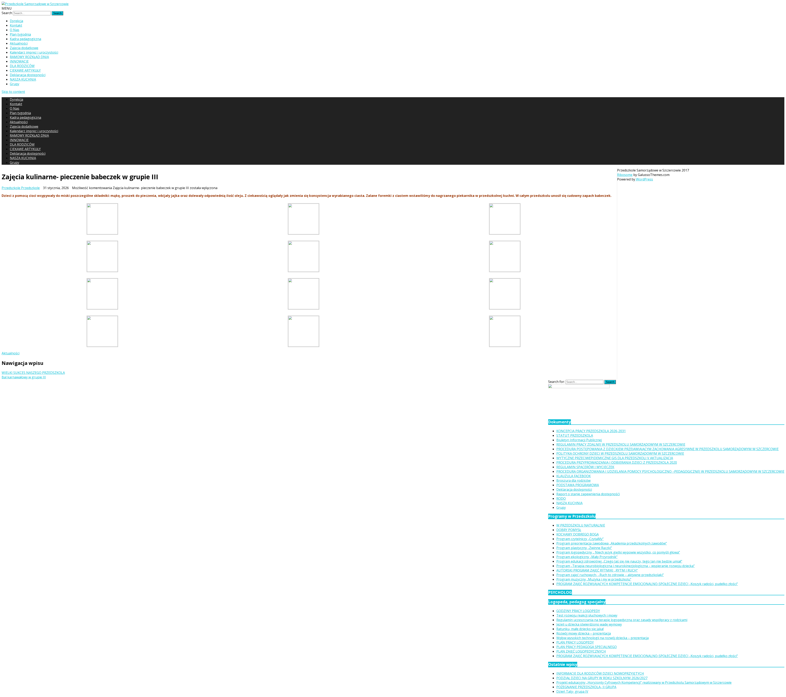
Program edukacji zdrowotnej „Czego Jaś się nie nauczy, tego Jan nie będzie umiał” (619, 561)
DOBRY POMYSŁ (568, 530)
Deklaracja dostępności (27, 75)
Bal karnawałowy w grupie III (24, 377)
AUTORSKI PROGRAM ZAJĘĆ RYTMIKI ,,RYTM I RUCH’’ (597, 570)
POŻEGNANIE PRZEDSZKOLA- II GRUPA (586, 687)
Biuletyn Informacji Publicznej (579, 440)
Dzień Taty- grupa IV (572, 691)
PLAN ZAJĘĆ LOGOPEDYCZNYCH (581, 651)
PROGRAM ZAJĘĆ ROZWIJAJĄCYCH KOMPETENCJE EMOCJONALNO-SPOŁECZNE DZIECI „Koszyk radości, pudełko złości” (647, 584)
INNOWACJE (19, 61)
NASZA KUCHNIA (23, 79)
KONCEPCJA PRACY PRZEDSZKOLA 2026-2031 (591, 431)
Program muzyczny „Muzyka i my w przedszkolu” (593, 579)
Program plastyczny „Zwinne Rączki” (584, 548)
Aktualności (19, 43)
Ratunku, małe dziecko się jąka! (580, 629)
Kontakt (16, 25)
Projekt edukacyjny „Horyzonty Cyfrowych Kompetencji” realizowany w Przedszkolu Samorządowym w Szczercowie (644, 682)
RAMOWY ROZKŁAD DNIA (29, 57)
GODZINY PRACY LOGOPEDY (578, 611)
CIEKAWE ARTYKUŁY (25, 70)
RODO (561, 498)
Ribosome (624, 175)
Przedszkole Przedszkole (21, 188)
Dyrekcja (16, 21)
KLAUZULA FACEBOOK (573, 476)
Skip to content (13, 91)
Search (7, 13)
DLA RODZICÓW (22, 66)
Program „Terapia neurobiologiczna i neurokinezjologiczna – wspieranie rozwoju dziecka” (625, 566)
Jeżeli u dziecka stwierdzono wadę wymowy (589, 624)
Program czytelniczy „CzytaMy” (580, 539)
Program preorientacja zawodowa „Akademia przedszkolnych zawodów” (611, 543)
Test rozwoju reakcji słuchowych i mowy (586, 615)
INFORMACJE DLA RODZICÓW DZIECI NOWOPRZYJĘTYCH (600, 673)
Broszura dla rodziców (573, 480)
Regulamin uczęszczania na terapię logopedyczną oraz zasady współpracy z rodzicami (621, 620)
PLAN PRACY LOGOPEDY (575, 642)
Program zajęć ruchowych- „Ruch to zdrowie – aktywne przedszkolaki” (610, 575)
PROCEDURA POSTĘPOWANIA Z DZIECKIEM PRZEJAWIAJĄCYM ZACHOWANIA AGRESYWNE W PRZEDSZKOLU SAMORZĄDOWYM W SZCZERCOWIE (667, 449)
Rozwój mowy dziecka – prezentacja (583, 633)
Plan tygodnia (20, 34)
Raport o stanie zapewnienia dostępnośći (588, 494)
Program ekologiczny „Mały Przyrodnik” (587, 557)
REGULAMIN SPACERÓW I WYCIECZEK (585, 467)
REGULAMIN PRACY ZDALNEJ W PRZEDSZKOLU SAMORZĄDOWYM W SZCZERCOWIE (620, 444)
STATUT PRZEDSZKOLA (574, 435)
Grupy (14, 84)
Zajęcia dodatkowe (24, 48)
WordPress (644, 179)
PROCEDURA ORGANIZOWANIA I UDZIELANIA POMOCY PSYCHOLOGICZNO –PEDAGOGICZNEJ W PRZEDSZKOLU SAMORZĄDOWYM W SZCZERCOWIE (670, 471)
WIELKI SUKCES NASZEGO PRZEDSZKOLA (33, 372)
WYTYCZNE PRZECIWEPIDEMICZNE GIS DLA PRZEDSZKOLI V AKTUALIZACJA (614, 458)
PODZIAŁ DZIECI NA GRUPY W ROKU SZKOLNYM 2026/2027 (601, 678)
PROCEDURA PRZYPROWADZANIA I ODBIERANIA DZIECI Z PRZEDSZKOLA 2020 (616, 462)
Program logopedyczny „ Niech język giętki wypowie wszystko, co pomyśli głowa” (618, 552)
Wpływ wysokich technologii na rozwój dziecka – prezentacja (602, 638)
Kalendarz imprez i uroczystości (34, 52)
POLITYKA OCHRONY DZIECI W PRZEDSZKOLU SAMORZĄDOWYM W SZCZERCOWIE (620, 453)
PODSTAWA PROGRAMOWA (577, 485)
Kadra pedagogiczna (25, 39)
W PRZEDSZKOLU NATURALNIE (580, 525)
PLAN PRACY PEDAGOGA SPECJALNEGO (586, 647)
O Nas (14, 30)
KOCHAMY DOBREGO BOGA (577, 534)
